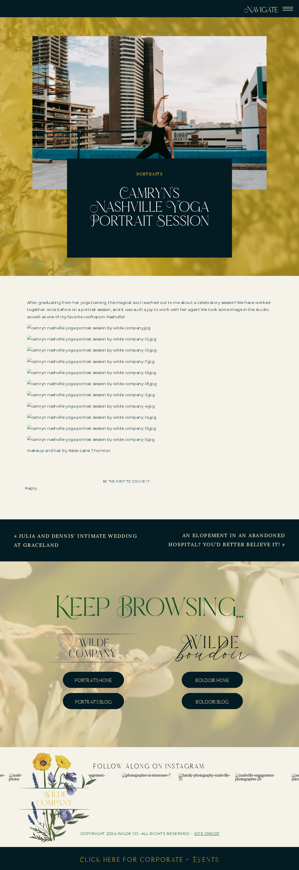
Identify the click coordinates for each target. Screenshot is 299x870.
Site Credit (207, 833)
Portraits (149, 173)
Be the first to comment (126, 481)
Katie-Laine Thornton (89, 450)
